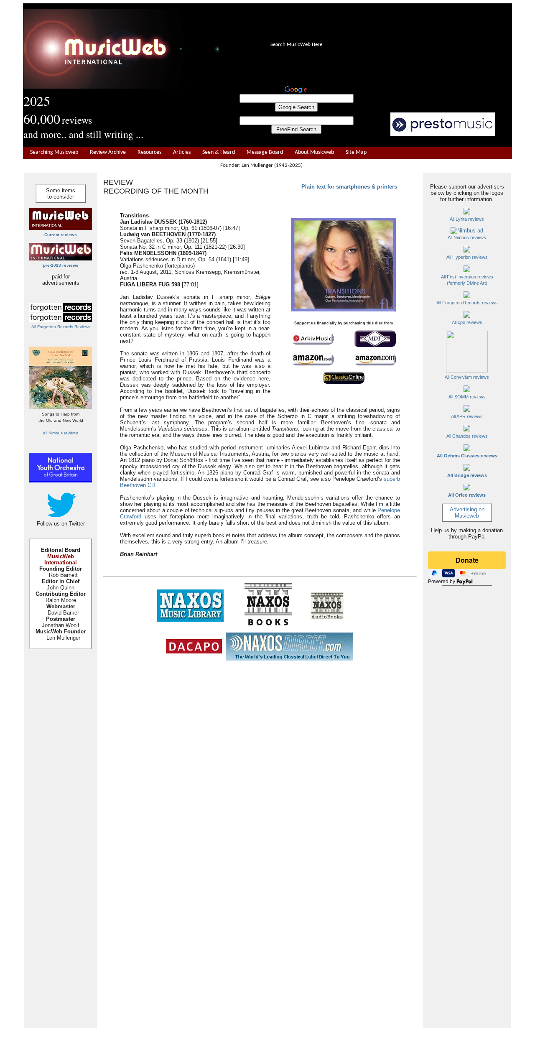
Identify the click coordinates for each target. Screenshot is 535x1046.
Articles (182, 152)
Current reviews (60, 234)
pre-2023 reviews (61, 265)
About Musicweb (314, 152)
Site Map (356, 152)
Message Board (265, 152)
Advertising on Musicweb (467, 512)
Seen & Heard (218, 152)
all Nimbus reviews (60, 433)
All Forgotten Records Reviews (60, 326)
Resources (149, 152)
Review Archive (108, 152)
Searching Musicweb (54, 152)
